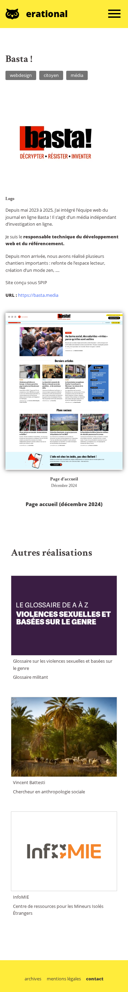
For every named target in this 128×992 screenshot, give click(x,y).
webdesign (21, 75)
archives (33, 979)
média (77, 75)
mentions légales (64, 979)
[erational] (15, 14)
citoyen (51, 75)
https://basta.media (38, 295)
